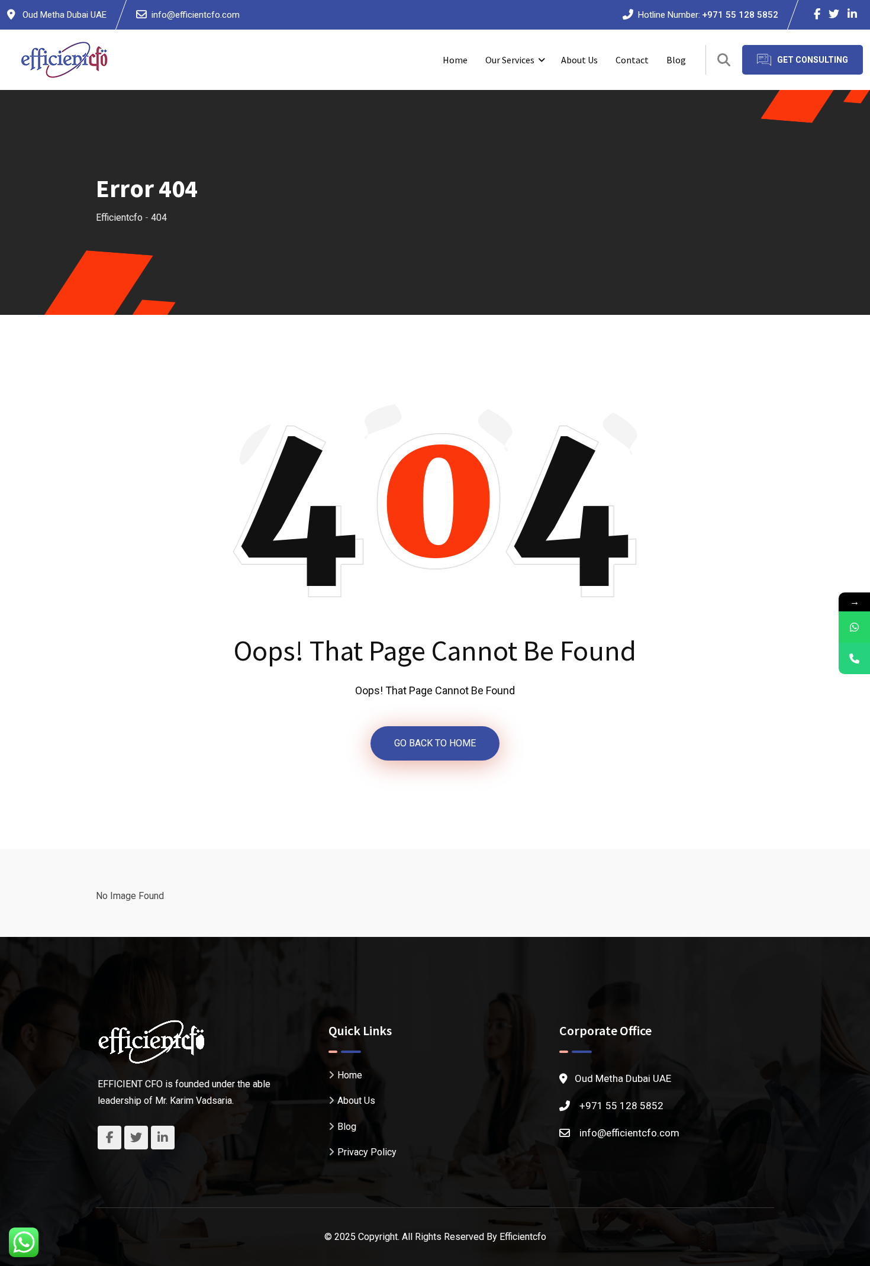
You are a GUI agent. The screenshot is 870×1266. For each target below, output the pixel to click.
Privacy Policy (367, 1152)
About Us (579, 60)
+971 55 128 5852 (740, 14)
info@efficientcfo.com (196, 14)
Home (455, 60)
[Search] (723, 60)
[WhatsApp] (854, 627)
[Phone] (854, 658)
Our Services (509, 60)
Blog (676, 60)
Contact (632, 60)
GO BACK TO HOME (435, 743)
